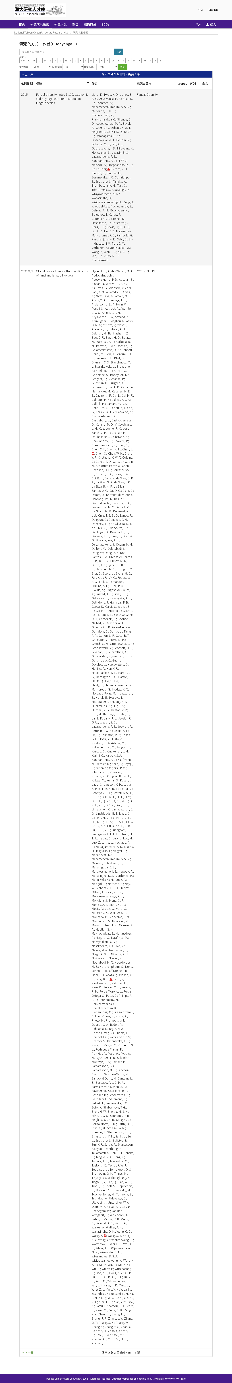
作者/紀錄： (90, 66)
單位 (75, 24)
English (213, 9)
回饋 (183, 1378)
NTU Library (158, 1378)
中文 (200, 9)
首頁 (22, 24)
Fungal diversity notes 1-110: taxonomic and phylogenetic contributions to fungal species (62, 98)
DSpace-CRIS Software (57, 1378)
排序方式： (24, 66)
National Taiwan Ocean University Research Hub (41, 32)
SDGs (105, 24)
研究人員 (60, 24)
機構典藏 (90, 24)
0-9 (22, 60)
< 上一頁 (27, 74)
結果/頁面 (57, 66)
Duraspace (95, 1378)
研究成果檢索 (39, 24)
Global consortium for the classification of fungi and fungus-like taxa (62, 273)
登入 (212, 24)
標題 (39, 83)
